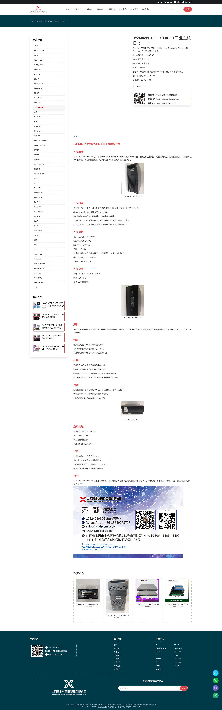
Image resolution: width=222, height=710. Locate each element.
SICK (36, 240)
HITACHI (37, 126)
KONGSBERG (40, 145)
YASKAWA (38, 278)
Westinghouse (39, 264)
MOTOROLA (39, 174)
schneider (38, 231)
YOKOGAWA (39, 283)
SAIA (36, 221)
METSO (37, 159)
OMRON (37, 188)
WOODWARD (39, 268)
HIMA (36, 122)
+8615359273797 (168, 103)
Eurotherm (38, 98)
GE (35, 112)
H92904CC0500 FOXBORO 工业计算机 (118, 616)
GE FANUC (38, 117)
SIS (35, 245)
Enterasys (38, 88)
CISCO (37, 74)
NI (35, 183)
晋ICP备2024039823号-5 (132, 707)
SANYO (37, 226)
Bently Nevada (39, 65)
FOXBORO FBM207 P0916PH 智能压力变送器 (176, 605)
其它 (36, 287)
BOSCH (37, 69)
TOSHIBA (38, 254)
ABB (36, 46)
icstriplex (37, 136)
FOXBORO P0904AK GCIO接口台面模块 (147, 605)
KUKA (36, 150)
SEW (36, 235)
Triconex (37, 259)
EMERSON (38, 84)
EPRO (36, 93)
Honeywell (38, 131)
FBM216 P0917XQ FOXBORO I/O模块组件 (88, 605)
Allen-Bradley (39, 50)
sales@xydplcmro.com (184, 2)
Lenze (36, 155)
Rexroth (37, 216)
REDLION (38, 207)
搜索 (188, 9)
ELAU (36, 79)
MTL (36, 178)
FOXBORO (140, 86)
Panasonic (38, 193)
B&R (36, 55)
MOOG (37, 169)
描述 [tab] (75, 136)
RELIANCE (38, 212)
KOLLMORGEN (40, 140)
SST (36, 249)
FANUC (37, 103)
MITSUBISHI (39, 164)
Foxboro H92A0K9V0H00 (143, 48)
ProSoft (37, 202)
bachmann (38, 60)
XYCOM (37, 273)
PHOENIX (38, 197)
